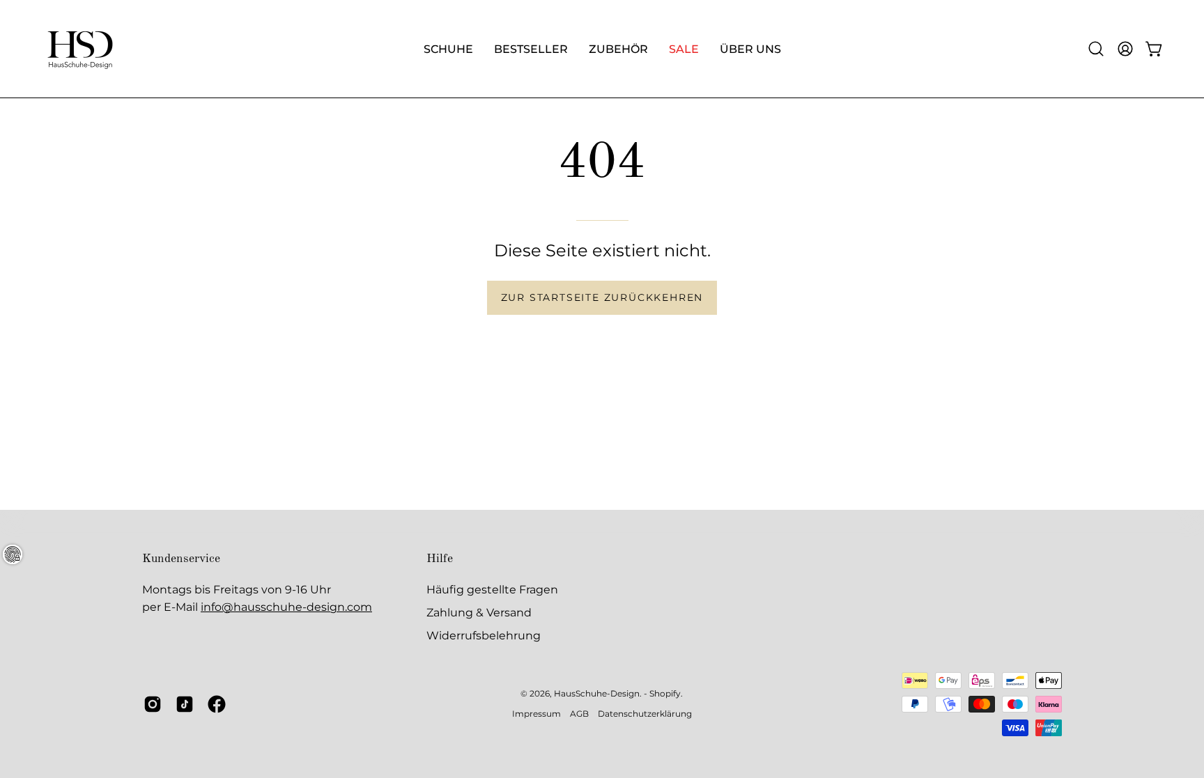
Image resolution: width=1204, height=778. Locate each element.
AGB (579, 713)
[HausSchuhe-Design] (80, 48)
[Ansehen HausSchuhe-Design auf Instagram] (152, 704)
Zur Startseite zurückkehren (602, 297)
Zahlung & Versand (479, 612)
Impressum (536, 713)
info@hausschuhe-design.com (286, 607)
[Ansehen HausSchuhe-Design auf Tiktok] (184, 704)
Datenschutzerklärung (645, 713)
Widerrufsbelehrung (483, 635)
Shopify (665, 693)
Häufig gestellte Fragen (492, 589)
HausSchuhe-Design (597, 693)
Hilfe (439, 559)
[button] (1096, 48)
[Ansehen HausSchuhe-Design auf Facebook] (216, 704)
